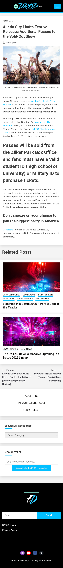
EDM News (9, 21)
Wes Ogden (11, 42)
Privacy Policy (9, 530)
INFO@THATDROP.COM (31, 402)
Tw (41, 553)
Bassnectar (40, 122)
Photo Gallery (42, 298)
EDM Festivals (45, 294)
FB (35, 553)
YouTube (29, 553)
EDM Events (29, 294)
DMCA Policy (9, 524)
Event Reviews (25, 298)
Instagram (22, 553)
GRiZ (5, 132)
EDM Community (11, 294)
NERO (35, 129)
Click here (8, 229)
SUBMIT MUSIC (31, 409)
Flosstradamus (47, 129)
